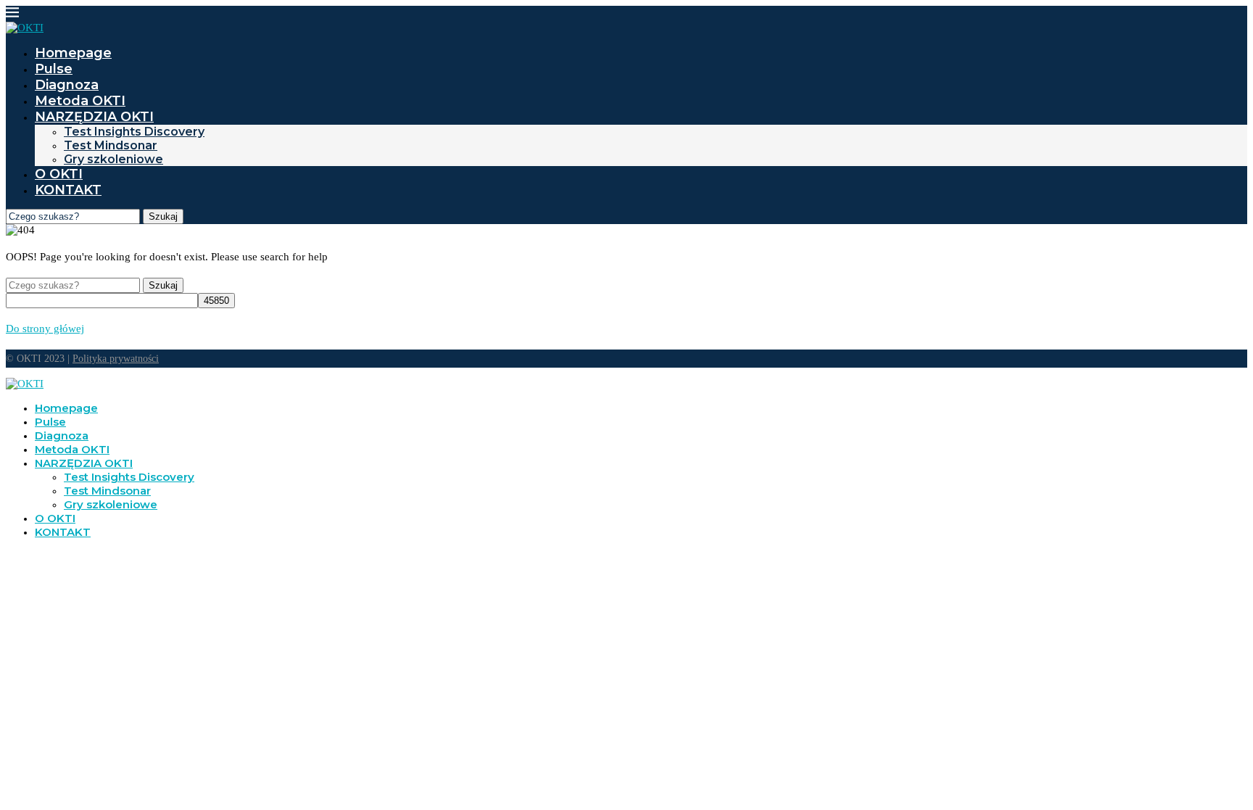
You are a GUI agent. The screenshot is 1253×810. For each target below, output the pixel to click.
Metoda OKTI (80, 101)
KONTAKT (68, 190)
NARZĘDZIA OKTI (94, 117)
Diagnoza (67, 85)
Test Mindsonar (110, 145)
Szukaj (163, 216)
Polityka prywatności (116, 358)
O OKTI (59, 174)
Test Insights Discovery (134, 132)
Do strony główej (45, 328)
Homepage (73, 53)
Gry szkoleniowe (113, 159)
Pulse (54, 69)
